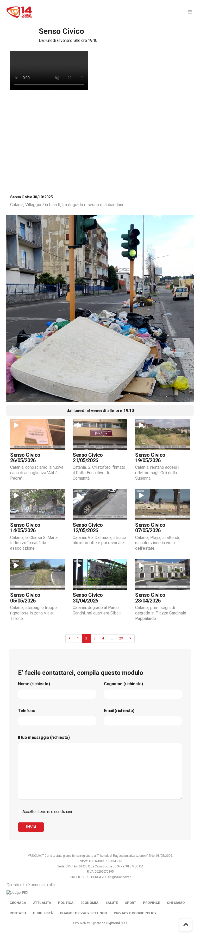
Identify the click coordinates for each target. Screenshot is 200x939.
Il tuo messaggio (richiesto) (44, 737)
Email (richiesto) (119, 710)
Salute (111, 903)
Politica (65, 903)
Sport (130, 903)
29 (121, 638)
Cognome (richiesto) (123, 683)
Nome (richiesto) (34, 683)
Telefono (26, 710)
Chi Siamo (176, 903)
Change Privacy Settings (83, 913)
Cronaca (18, 903)
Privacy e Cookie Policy (135, 913)
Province (151, 903)
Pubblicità (43, 913)
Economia (89, 903)
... (111, 638)
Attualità (42, 903)
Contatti (18, 913)
